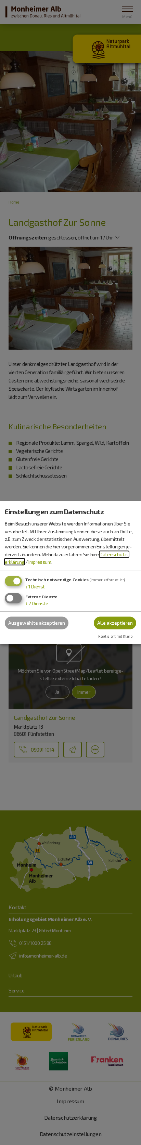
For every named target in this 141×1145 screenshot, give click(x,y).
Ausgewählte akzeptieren (36, 623)
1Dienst (35, 586)
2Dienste (36, 603)
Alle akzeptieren (115, 623)
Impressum (39, 562)
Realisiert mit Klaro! (115, 636)
